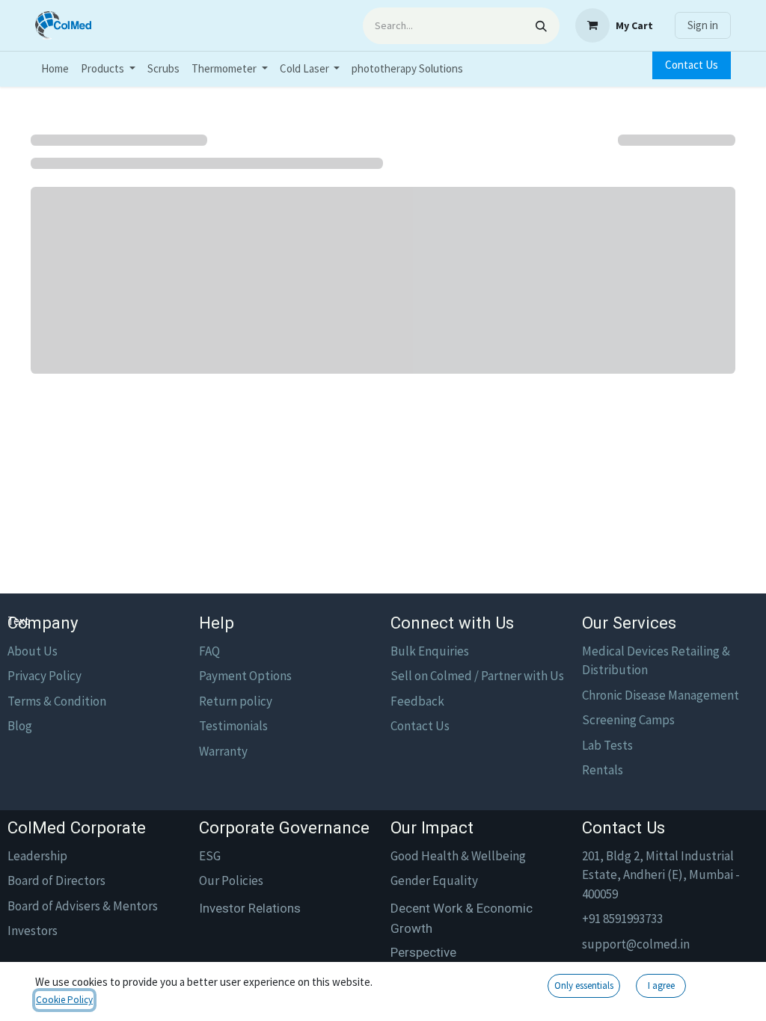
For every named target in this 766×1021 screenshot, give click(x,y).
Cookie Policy (64, 999)
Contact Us (691, 65)
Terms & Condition (56, 701)
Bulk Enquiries (429, 651)
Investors (32, 930)
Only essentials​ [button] (583, 985)
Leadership (37, 856)
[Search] (541, 25)
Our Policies (231, 880)
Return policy (235, 701)
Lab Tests (607, 745)
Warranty (223, 751)
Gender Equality (434, 880)
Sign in (702, 25)
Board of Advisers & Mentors (82, 906)
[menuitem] (55, 69)
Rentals (602, 770)
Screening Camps (628, 720)
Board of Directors (56, 880)
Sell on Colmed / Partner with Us (477, 675)
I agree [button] (661, 985)
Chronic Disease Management (660, 695)
